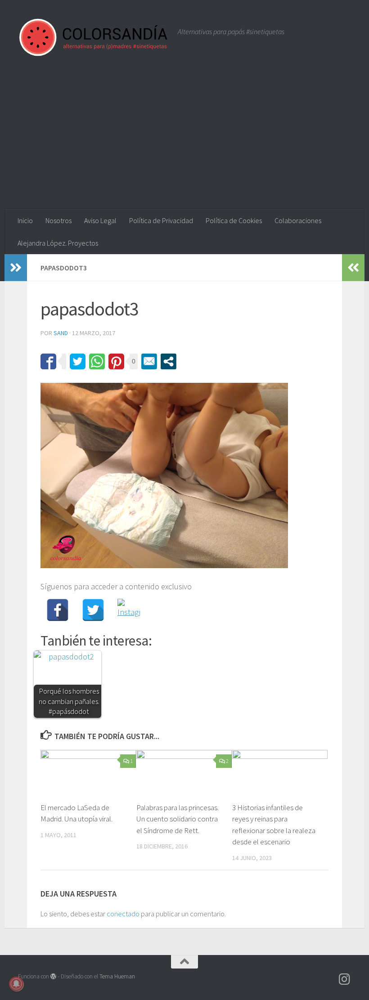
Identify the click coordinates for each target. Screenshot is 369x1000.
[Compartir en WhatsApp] (97, 361)
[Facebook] (57, 610)
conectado (123, 913)
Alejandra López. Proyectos (58, 242)
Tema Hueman (117, 976)
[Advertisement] (184, 142)
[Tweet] (78, 361)
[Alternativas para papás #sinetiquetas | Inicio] (93, 37)
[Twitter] (93, 610)
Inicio (25, 220)
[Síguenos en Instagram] (344, 979)
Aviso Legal (100, 220)
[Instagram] (128, 610)
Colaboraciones (297, 220)
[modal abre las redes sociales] (168, 361)
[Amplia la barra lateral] (15, 267)
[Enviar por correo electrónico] (149, 361)
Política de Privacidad (161, 220)
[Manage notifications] (16, 984)
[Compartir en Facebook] (48, 361)
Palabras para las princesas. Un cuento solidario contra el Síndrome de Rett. (177, 819)
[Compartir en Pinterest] (116, 361)
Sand (61, 333)
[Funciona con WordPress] (53, 976)
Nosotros (58, 220)
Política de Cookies (234, 220)
